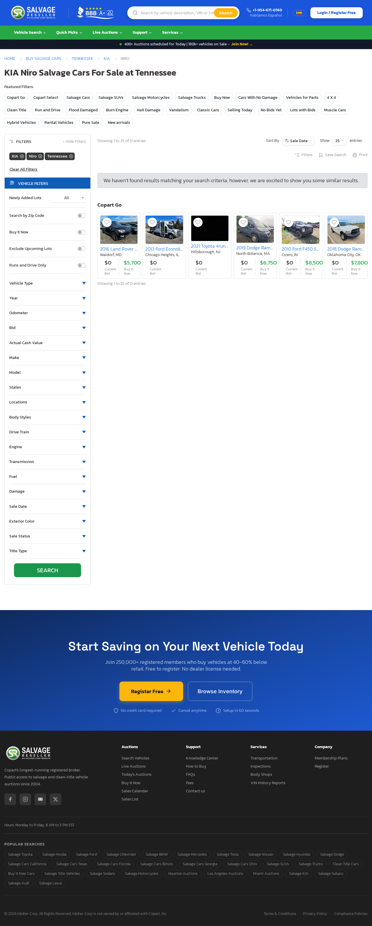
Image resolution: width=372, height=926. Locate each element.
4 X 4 (331, 97)
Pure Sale (90, 122)
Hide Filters (74, 141)
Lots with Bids (303, 110)
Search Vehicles (135, 758)
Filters (306, 155)
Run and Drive (47, 110)
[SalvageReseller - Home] (34, 13)
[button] (47, 283)
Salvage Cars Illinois (156, 864)
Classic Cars (208, 110)
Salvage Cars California (27, 864)
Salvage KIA (298, 873)
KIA (107, 58)
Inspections (261, 766)
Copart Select (45, 97)
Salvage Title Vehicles (62, 873)
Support (140, 32)
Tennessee (82, 58)
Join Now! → (242, 44)
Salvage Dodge (332, 854)
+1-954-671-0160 (267, 10)
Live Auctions (106, 32)
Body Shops (261, 774)
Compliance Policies (351, 913)
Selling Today (240, 110)
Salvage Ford (86, 854)
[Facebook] (10, 799)
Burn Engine (117, 110)
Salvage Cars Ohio (242, 864)
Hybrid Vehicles (21, 122)
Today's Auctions (136, 774)
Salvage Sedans (102, 873)
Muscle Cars (335, 110)
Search (226, 12)
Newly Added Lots (25, 198)
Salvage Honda (54, 854)
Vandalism (179, 110)
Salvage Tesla (228, 854)
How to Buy (196, 766)
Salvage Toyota (20, 854)
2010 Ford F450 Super (304, 248)
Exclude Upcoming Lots (30, 248)
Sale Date (299, 141)
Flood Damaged (83, 110)
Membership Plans (331, 758)
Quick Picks (67, 32)
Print (363, 155)
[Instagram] (25, 799)
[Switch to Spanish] (299, 13)
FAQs (190, 774)
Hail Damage (148, 110)
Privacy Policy (315, 913)
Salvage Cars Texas (71, 864)
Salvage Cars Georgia (200, 864)
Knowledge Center (202, 758)
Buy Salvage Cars (43, 58)
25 (337, 141)
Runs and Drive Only (27, 265)
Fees (190, 783)
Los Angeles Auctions (225, 873)
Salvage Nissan (260, 854)
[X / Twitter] (55, 799)
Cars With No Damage (258, 97)
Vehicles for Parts (302, 97)
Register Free (147, 691)
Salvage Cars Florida (113, 864)
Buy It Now (18, 232)
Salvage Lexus (50, 883)
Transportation (264, 758)
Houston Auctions (183, 873)
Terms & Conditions (280, 913)
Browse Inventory (220, 691)
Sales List (129, 799)
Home (9, 58)
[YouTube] (40, 799)
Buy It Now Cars (21, 873)
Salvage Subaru (330, 873)
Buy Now (222, 97)
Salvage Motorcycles (151, 97)
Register (322, 766)
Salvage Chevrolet (121, 854)
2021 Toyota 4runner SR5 (216, 245)
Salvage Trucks (192, 97)
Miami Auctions (266, 873)
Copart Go (16, 97)
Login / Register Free (336, 13)
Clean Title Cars (346, 864)
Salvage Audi (18, 883)
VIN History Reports (268, 783)
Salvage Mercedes (192, 854)
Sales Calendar (134, 791)
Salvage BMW (157, 854)
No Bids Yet (271, 110)
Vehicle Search (28, 32)
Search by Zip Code (26, 215)
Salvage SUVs (111, 97)
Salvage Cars (78, 97)
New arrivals (119, 122)
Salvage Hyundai (296, 854)
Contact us (195, 791)
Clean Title (16, 110)
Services (170, 32)
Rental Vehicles (59, 122)
